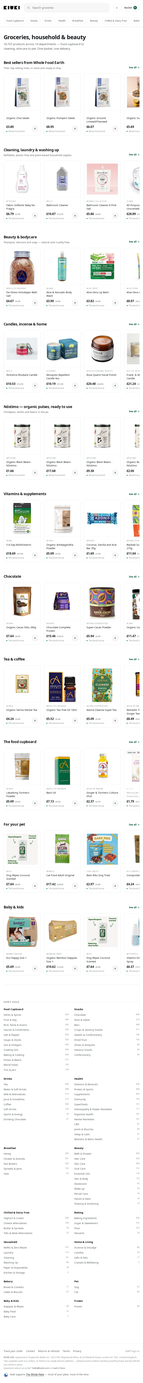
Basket (130, 7)
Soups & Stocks (36, 1040)
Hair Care (107, 1158)
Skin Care (107, 1163)
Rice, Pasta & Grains (36, 1025)
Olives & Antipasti (107, 1045)
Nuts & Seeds (107, 1019)
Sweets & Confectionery (107, 1034)
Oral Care (107, 1168)
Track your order (13, 1351)
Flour (107, 1228)
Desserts (107, 1233)
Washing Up (36, 1262)
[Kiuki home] (12, 7)
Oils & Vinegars (36, 1045)
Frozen (78, 1301)
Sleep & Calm (107, 1134)
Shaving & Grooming (107, 1203)
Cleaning (36, 1257)
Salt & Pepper (36, 1034)
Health (62, 20)
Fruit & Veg (36, 1019)
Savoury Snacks (107, 1049)
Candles (107, 1252)
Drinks (47, 20)
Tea (36, 1084)
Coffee (36, 1104)
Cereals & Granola (36, 1158)
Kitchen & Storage (36, 1272)
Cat (107, 1292)
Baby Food (36, 1311)
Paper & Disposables (36, 1267)
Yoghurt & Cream (36, 1218)
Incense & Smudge (107, 1247)
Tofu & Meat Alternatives (36, 1233)
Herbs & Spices (36, 1014)
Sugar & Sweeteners (107, 1223)
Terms (66, 1351)
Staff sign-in (132, 1351)
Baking (78, 1212)
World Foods (36, 1064)
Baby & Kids (11, 1301)
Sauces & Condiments (36, 1029)
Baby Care (36, 1316)
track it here (58, 1368)
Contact (30, 1351)
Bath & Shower (107, 1153)
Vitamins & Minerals (107, 1084)
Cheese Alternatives (36, 1223)
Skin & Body (107, 1178)
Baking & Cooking (36, 1055)
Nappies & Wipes (36, 1306)
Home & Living (83, 1242)
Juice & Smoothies (36, 1099)
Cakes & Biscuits (36, 1292)
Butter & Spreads (36, 1228)
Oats (36, 1173)
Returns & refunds (49, 1351)
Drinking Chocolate (36, 1119)
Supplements (107, 1094)
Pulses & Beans (36, 1060)
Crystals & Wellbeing (107, 1262)
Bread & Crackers (36, 1287)
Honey (36, 1153)
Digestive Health (107, 1114)
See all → (134, 67)
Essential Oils (107, 1173)
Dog (107, 1287)
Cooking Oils (36, 1049)
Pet (76, 1281)
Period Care (107, 1193)
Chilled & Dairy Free (116, 20)
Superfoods (107, 1104)
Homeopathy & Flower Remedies (107, 1109)
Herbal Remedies (107, 1119)
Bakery (8, 1281)
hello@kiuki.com (40, 1368)
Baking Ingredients (107, 1218)
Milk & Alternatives (36, 1094)
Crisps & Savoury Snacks (107, 1029)
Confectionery (107, 1055)
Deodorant (107, 1183)
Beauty (94, 20)
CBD (107, 1124)
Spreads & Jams (36, 1168)
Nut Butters (36, 1163)
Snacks (34, 20)
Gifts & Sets (107, 1257)
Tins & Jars (36, 1069)
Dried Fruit (107, 1040)
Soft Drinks (36, 1109)
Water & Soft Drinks (36, 1089)
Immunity (107, 1099)
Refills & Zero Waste (36, 1247)
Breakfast (77, 20)
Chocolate (107, 1014)
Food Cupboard (15, 20)
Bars (107, 1025)
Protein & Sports (107, 1089)
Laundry (36, 1252)
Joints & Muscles (107, 1129)
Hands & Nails (107, 1198)
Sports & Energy (36, 1114)
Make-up (107, 1188)
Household (10, 1242)
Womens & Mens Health (107, 1139)
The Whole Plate (35, 1374)
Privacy (77, 1351)
